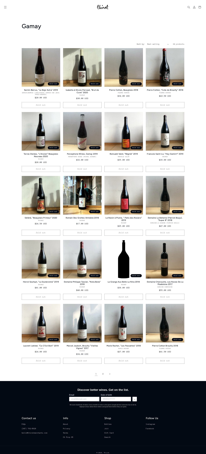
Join (106, 428)
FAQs (24, 424)
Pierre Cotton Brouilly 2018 (165, 346)
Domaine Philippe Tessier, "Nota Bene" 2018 (82, 283)
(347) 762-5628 (29, 428)
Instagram (150, 424)
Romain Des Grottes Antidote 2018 (82, 218)
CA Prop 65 (68, 437)
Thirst (106, 453)
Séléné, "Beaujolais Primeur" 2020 (41, 218)
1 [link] (96, 374)
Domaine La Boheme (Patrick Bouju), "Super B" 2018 (165, 219)
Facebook (150, 428)
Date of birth (106, 395)
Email (71, 395)
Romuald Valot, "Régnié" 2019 (124, 154)
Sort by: (141, 44)
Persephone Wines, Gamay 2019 (82, 154)
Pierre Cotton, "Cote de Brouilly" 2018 (165, 90)
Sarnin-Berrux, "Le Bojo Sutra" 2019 (41, 90)
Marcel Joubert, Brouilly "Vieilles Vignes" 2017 (82, 347)
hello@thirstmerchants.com (34, 433)
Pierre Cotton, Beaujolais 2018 (123, 90)
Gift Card (109, 433)
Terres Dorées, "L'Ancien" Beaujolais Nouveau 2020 (41, 155)
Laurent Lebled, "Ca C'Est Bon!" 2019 (41, 346)
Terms (65, 433)
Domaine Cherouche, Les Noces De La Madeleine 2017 (165, 283)
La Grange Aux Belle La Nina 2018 (124, 282)
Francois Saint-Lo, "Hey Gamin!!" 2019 (165, 154)
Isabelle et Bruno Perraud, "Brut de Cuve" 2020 (82, 91)
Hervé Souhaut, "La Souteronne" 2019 (41, 282)
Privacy (66, 428)
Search (107, 437)
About (65, 424)
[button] (5, 7)
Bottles (108, 424)
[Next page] (110, 374)
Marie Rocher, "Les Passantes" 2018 (124, 346)
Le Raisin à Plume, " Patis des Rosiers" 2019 (124, 219)
